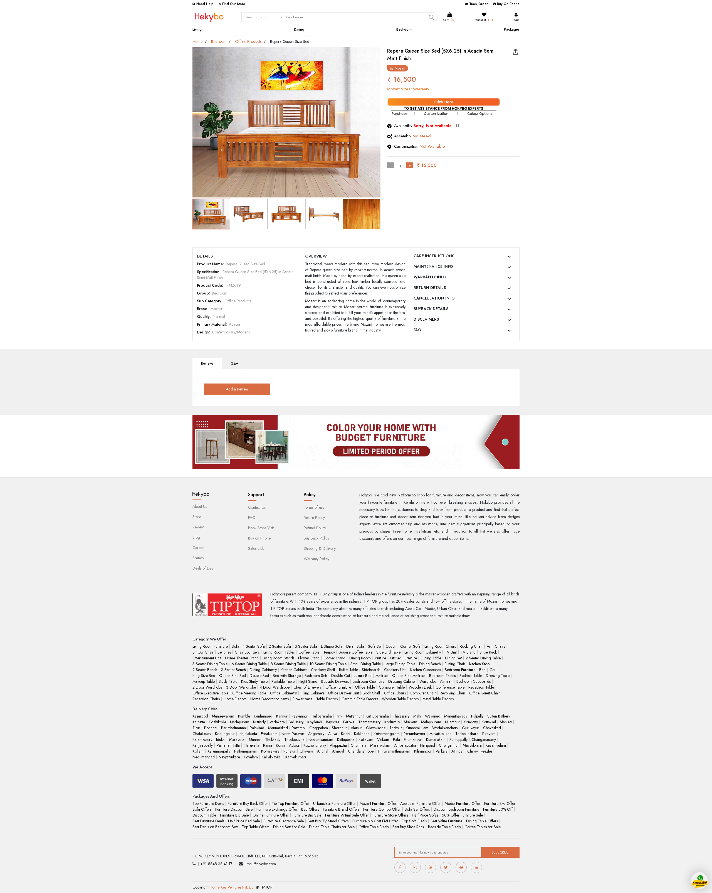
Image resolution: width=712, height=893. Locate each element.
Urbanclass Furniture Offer (334, 803)
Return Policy (314, 517)
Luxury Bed (363, 675)
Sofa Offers (201, 809)
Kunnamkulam (417, 728)
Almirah (446, 681)
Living (197, 29)
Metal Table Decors (438, 699)
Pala (396, 739)
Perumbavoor (415, 733)
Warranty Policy (316, 558)
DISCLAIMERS (426, 319)
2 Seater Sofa (280, 646)
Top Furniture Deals (208, 803)
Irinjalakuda (248, 733)
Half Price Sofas (425, 815)
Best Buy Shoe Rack (408, 827)
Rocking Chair (471, 646)
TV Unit (451, 652)
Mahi (417, 716)
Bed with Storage (287, 675)
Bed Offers (310, 809)
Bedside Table (470, 675)
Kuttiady (259, 722)
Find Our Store (233, 3)
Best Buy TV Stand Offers (328, 821)
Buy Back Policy (316, 538)
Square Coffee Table (355, 652)
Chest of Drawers (307, 687)
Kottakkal (489, 722)
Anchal (322, 751)
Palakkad (257, 728)
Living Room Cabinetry (422, 652)
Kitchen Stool (479, 664)
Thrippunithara (466, 733)
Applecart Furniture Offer (420, 803)
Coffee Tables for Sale (482, 827)
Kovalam (251, 757)
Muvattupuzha (440, 733)
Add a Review (237, 389)
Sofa (235, 646)
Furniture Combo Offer (382, 809)
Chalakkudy (201, 733)
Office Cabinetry (283, 693)
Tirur (196, 728)
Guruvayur (470, 728)
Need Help (205, 3)
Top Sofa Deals (414, 821)
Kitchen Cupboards (425, 669)
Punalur (289, 751)
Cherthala (358, 745)
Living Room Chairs (440, 646)
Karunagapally (218, 751)
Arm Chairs (496, 646)
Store (196, 517)
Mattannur (354, 716)
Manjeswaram (223, 716)
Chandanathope (361, 751)
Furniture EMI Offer (499, 803)
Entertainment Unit (206, 658)
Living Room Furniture (210, 646)
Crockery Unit (395, 669)
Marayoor (237, 739)
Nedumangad (203, 757)
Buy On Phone (508, 3)
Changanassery (483, 739)
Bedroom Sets (316, 675)
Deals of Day (202, 568)
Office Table (365, 687)
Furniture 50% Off (498, 809)
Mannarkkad (278, 728)
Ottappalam (318, 728)
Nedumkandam (320, 739)
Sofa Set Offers (417, 809)
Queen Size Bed (232, 675)
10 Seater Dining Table (328, 664)
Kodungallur (225, 733)
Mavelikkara (472, 745)
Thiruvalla (251, 745)
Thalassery (401, 716)
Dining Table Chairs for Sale (332, 827)
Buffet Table (348, 669)
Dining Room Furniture (367, 658)
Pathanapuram (245, 751)
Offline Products (248, 41)
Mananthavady (455, 716)
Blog (196, 537)
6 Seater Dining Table (249, 664)
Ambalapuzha (405, 745)
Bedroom (404, 29)
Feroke (348, 722)
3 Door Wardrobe (241, 687)
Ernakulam (269, 733)
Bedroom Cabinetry (368, 681)
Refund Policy (315, 528)
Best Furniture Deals (208, 821)
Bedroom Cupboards (473, 681)
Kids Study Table (254, 681)
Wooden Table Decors (400, 699)
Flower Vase (302, 699)
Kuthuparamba (377, 716)
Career (198, 547)
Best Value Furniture (446, 821)
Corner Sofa (410, 646)
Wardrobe (427, 681)
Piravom (489, 733)
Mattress (381, 675)
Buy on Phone (259, 538)
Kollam (198, 751)
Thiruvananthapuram (393, 751)
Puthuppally (458, 739)
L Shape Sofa (331, 646)
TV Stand (468, 652)
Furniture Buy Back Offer (248, 803)
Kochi (345, 733)
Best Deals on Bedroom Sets (215, 827)
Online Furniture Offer (271, 815)
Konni (280, 745)
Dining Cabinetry (263, 669)
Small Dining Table (365, 664)
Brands (198, 558)
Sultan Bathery (498, 716)
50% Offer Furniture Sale (462, 815)
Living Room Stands (278, 658)
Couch (390, 646)
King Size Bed (203, 675)
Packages (512, 29)
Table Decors (327, 699)
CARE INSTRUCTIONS (434, 256)
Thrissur (395, 728)
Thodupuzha (294, 739)
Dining (299, 29)
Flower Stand (309, 658)
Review (198, 527)
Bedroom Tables (442, 675)
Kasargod (200, 716)
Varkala (442, 751)
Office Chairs (395, 693)
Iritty (339, 716)
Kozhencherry (314, 745)
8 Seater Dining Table (288, 664)
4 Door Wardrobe (275, 687)
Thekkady (272, 739)
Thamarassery (369, 722)
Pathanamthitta (228, 745)
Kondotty (471, 722)
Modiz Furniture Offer (462, 803)
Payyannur (299, 716)
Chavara (306, 751)
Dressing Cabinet (402, 681)
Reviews (207, 363)
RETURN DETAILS (430, 287)
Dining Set (453, 658)
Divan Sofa (355, 646)
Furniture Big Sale (234, 815)
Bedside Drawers (335, 681)
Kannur (282, 716)
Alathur (356, 728)
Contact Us (257, 507)
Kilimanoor (423, 751)
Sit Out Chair (203, 652)
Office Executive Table (210, 693)
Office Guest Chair (484, 693)
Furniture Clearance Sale (284, 821)
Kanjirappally (202, 745)
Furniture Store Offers (390, 815)
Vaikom (383, 739)
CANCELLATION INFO (434, 298)
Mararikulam (380, 745)
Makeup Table (203, 681)
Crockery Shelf (323, 669)
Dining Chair (455, 664)
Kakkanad (362, 733)
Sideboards (371, 669)
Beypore (332, 722)
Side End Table (388, 652)
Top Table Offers (255, 827)
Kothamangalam (387, 733)
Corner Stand (334, 658)
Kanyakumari (295, 757)
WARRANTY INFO (430, 277)
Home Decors (235, 699)
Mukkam (410, 722)
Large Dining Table (400, 664)
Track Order (478, 3)
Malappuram (431, 722)
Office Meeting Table (249, 693)
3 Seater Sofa (306, 646)
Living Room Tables (279, 652)
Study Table (228, 681)
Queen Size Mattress (408, 675)
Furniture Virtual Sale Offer (347, 815)
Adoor (294, 745)
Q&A (234, 363)
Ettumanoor (413, 739)
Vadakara (277, 722)
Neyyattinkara (229, 757)
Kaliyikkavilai (271, 757)
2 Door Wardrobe (207, 687)
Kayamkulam (496, 745)
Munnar (255, 739)
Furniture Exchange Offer (276, 809)
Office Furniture (338, 687)
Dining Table (431, 658)
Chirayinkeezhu (479, 751)
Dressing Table (498, 675)
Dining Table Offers (482, 821)
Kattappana (346, 739)
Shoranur (339, 728)
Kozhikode (217, 722)
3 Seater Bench (233, 669)
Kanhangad (263, 716)
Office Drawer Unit (343, 693)
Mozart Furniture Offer (378, 803)
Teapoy (329, 652)
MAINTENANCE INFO (433, 266)
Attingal (338, 751)
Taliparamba (322, 716)
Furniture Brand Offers (341, 809)
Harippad (427, 745)
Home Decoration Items (269, 699)
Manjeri (506, 722)
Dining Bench (430, 664)
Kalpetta (198, 722)
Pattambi (298, 728)
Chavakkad (492, 728)
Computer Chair (423, 693)
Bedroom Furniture (460, 669)
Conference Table (450, 687)
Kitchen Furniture (403, 658)
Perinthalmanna (233, 728)
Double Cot (340, 675)
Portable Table (283, 681)
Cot (492, 669)
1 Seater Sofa (254, 646)
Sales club (256, 548)
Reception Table (481, 687)
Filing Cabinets (312, 693)
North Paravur (292, 733)
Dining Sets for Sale (289, 827)
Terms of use (314, 507)
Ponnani (210, 728)
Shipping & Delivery (320, 548)
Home (197, 41)
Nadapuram (239, 722)
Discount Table (204, 815)
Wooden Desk (420, 687)
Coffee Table (308, 652)
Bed (482, 669)
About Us (199, 506)
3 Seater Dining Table (210, 664)
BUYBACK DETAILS (431, 308)
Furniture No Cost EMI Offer (375, 821)
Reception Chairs (206, 699)
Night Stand (307, 681)
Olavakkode (375, 728)
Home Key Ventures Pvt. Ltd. (231, 887)
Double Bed (259, 675)
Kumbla (244, 716)
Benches (224, 652)
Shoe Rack (488, 652)
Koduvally (392, 722)
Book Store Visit (261, 528)
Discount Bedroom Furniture (456, 809)
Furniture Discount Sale (234, 809)
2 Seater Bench (204, 669)
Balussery (296, 722)
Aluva (332, 733)
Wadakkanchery (445, 728)
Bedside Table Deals (444, 827)
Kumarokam (436, 739)
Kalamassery (202, 739)
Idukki (220, 739)
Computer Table (392, 687)
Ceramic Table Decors (360, 699)
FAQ (417, 330)
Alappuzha (338, 745)
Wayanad (432, 716)
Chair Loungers (247, 652)
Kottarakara (270, 751)
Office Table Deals (374, 827)
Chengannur (449, 745)
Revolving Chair (452, 693)
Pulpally (477, 716)
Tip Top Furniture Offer (290, 803)
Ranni (267, 745)
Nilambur (452, 722)
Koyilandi (314, 722)
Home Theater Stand (242, 658)
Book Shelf (371, 693)
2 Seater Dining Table (483, 658)
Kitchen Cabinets (294, 669)
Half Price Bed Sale (244, 821)
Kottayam (366, 739)
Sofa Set (375, 646)
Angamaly (316, 733)
